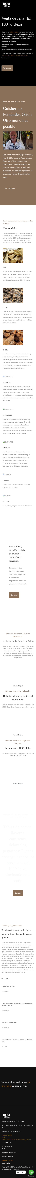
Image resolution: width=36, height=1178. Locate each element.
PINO (4, 267)
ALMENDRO (7, 382)
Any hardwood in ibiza (8, 986)
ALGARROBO (7, 415)
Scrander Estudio (7, 1160)
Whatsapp (7, 68)
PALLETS (6, 502)
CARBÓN (6, 480)
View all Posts (6, 979)
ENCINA (5, 350)
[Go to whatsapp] (31, 1172)
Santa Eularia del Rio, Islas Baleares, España (16, 1140)
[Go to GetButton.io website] (31, 1176)
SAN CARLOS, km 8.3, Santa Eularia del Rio (15, 55)
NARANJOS (6, 448)
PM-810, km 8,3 (7, 1135)
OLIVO (5, 307)
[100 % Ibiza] (7, 5)
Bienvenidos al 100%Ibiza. (9, 1022)
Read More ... (6, 991)
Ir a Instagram (10, 188)
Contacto (14, 595)
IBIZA (3, 1137)
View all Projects (18, 686)
